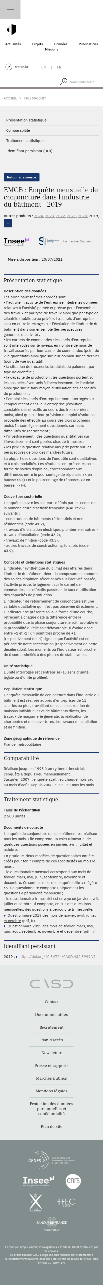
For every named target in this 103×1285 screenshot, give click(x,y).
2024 (38, 215)
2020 (82, 215)
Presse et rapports (51, 1065)
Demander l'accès (77, 241)
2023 (49, 215)
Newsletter (52, 1053)
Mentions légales (52, 1091)
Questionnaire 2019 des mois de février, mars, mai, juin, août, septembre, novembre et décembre (49, 929)
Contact (51, 1002)
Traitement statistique (25, 140)
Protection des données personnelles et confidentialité (51, 1109)
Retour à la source (21, 177)
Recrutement (52, 1027)
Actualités (13, 44)
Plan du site (51, 1126)
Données (60, 44)
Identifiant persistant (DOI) (29, 150)
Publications (88, 44)
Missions (51, 49)
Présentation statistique (26, 120)
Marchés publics (51, 1078)
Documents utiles (51, 1014)
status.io (21, 67)
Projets (37, 44)
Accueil (10, 98)
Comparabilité (18, 130)
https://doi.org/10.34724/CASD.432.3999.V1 (58, 956)
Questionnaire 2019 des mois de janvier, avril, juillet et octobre (50, 918)
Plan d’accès (51, 1040)
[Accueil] (12, 29)
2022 (60, 215)
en (43, 67)
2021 (71, 215)
